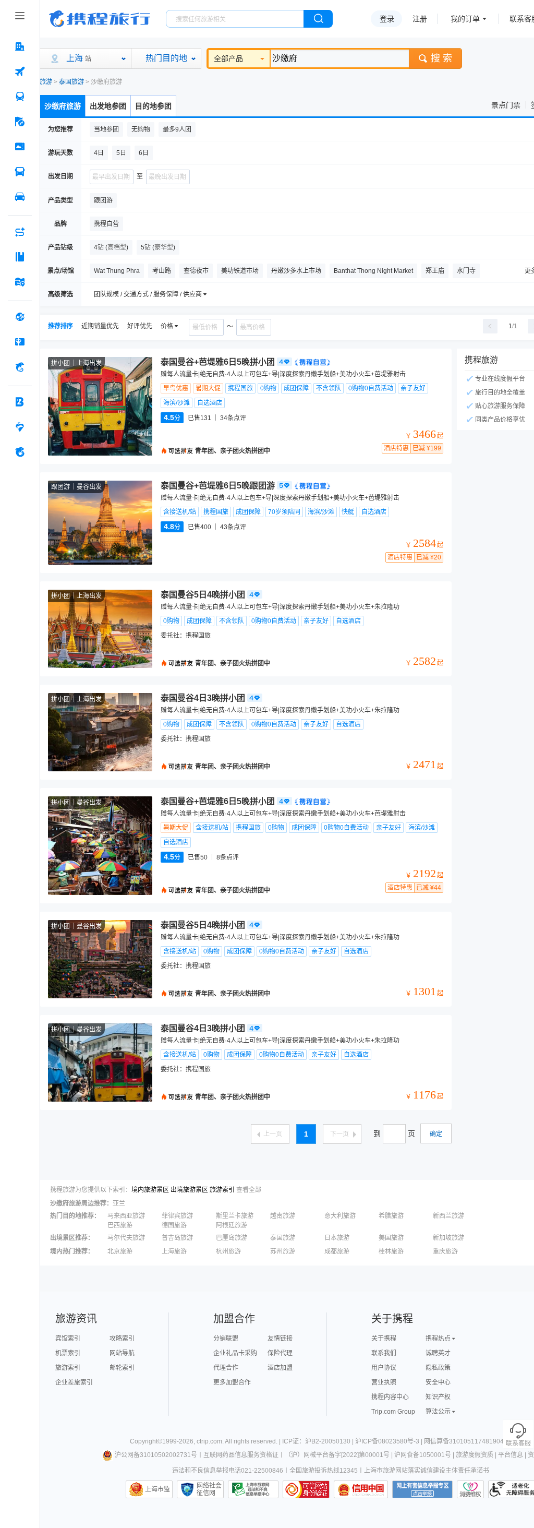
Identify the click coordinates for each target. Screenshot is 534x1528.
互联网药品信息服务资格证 (240, 1455)
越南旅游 (282, 1216)
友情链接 (280, 1338)
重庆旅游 (445, 1251)
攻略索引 (122, 1338)
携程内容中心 (390, 1397)
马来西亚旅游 (126, 1216)
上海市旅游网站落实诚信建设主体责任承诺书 (426, 1470)
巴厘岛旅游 (231, 1238)
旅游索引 (222, 1189)
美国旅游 (391, 1238)
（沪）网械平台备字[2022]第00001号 (337, 1455)
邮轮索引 (122, 1367)
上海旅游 (174, 1251)
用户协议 (383, 1367)
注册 (419, 18)
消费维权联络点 (470, 1489)
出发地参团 (108, 106)
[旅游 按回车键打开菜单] (20, 122)
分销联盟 (225, 1338)
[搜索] (318, 19)
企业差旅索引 (74, 1382)
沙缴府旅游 (62, 106)
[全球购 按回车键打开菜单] (20, 317)
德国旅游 (174, 1225)
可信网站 (306, 1489)
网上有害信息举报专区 (422, 1489)
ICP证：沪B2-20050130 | (318, 1441)
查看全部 (248, 1189)
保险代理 (280, 1353)
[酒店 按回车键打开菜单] (20, 46)
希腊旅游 (391, 1216)
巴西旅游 (119, 1225)
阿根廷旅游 (231, 1225)
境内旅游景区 (150, 1189)
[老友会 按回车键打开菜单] (20, 427)
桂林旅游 (391, 1251)
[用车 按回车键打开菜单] (20, 197)
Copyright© (146, 1441)
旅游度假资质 (474, 1455)
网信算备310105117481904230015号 (478, 1441)
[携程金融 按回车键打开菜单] (20, 367)
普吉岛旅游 (177, 1238)
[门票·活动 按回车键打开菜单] (20, 147)
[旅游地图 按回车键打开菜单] (20, 282)
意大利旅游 (340, 1216)
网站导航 (122, 1353)
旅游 (46, 82)
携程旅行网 (99, 18)
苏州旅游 (282, 1251)
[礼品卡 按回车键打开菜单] (20, 342)
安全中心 (438, 1382)
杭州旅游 (228, 1251)
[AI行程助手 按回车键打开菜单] (20, 232)
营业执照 (383, 1382)
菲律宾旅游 (177, 1216)
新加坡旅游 (448, 1238)
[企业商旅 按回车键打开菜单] (20, 402)
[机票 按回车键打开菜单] (20, 71)
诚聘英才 (438, 1353)
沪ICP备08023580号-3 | (389, 1441)
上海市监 (157, 1489)
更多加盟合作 (232, 1382)
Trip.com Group (393, 1411)
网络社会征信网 (209, 1489)
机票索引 (67, 1353)
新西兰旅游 (448, 1216)
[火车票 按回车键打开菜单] (20, 97)
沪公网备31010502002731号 (156, 1455)
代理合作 (225, 1367)
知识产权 (438, 1397)
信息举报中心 (253, 1489)
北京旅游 (119, 1251)
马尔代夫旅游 (126, 1238)
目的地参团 (153, 106)
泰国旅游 (71, 82)
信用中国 (361, 1489)
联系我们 (383, 1353)
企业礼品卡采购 (235, 1353)
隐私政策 (438, 1367)
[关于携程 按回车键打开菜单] (20, 452)
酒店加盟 (280, 1367)
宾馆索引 (67, 1338)
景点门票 (505, 105)
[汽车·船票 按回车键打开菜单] (20, 172)
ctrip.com (209, 1441)
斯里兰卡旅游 (234, 1216)
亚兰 (119, 1203)
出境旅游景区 (189, 1189)
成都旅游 (336, 1251)
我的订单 (465, 18)
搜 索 (441, 58)
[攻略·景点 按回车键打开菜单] (20, 257)
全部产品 (228, 58)
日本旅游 (336, 1238)
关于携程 (383, 1338)
